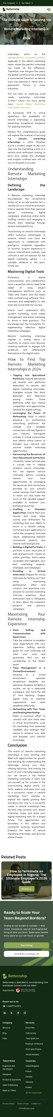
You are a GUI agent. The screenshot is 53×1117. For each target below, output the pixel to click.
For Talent (26, 3)
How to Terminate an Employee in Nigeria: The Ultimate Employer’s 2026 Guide (26, 876)
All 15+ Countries (34, 1093)
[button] (2, 878)
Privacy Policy (9, 1103)
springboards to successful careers (26, 57)
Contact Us (35, 1103)
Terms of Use (23, 1103)
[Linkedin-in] (5, 1013)
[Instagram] (25, 1013)
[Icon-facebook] (18, 1013)
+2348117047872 (13, 1006)
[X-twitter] (11, 1013)
